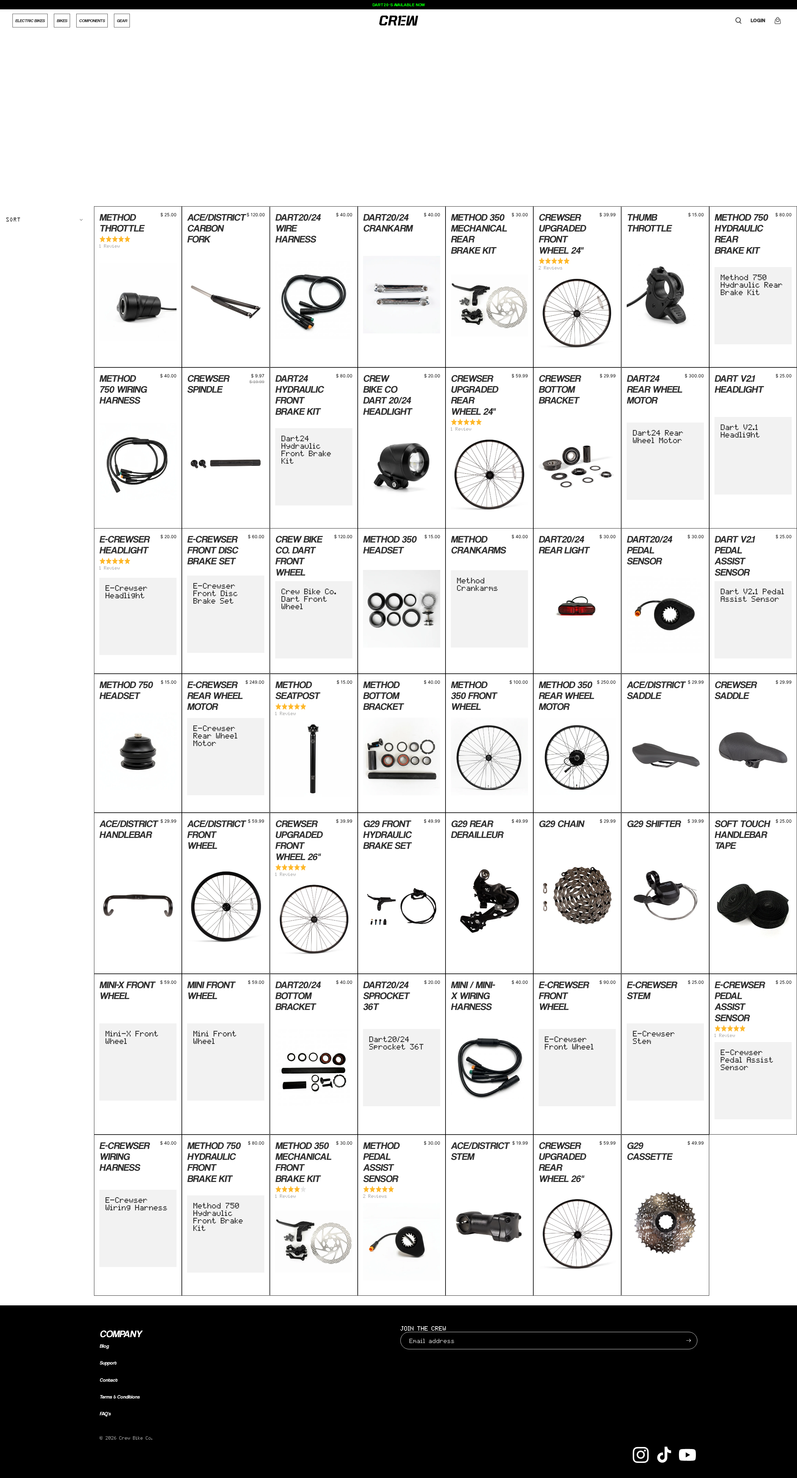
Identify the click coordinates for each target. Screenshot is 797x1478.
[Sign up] (689, 1340)
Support (108, 1363)
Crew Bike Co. (136, 1438)
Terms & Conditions (120, 1397)
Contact (108, 1380)
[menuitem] (30, 20)
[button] (44, 219)
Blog (104, 1346)
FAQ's (105, 1414)
